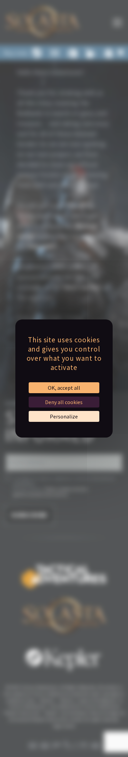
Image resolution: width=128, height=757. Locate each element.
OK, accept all (64, 387)
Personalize (64, 416)
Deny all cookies (64, 402)
